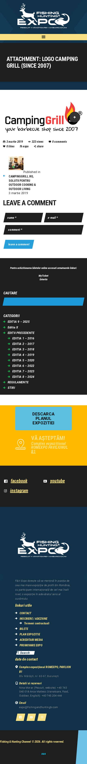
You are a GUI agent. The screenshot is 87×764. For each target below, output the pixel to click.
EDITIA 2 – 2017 (23, 344)
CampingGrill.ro (78, 117)
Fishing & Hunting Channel (15, 741)
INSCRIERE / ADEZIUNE (33, 619)
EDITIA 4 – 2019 (23, 355)
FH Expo (24, 146)
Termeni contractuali (36, 623)
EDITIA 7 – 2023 (23, 371)
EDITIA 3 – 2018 (23, 349)
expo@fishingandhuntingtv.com (38, 707)
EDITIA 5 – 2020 (23, 360)
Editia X (13, 327)
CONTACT (25, 613)
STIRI (11, 388)
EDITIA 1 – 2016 (23, 338)
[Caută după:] (43, 301)
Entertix (44, 279)
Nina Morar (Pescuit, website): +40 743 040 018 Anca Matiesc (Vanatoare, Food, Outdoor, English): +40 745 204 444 (44, 691)
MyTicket (43, 275)
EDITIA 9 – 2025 (19, 322)
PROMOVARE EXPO (31, 645)
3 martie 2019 (14, 141)
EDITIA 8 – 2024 (23, 377)
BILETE (24, 629)
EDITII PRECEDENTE (21, 333)
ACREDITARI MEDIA (31, 640)
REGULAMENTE (18, 382)
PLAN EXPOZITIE (30, 634)
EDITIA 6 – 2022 (23, 366)
